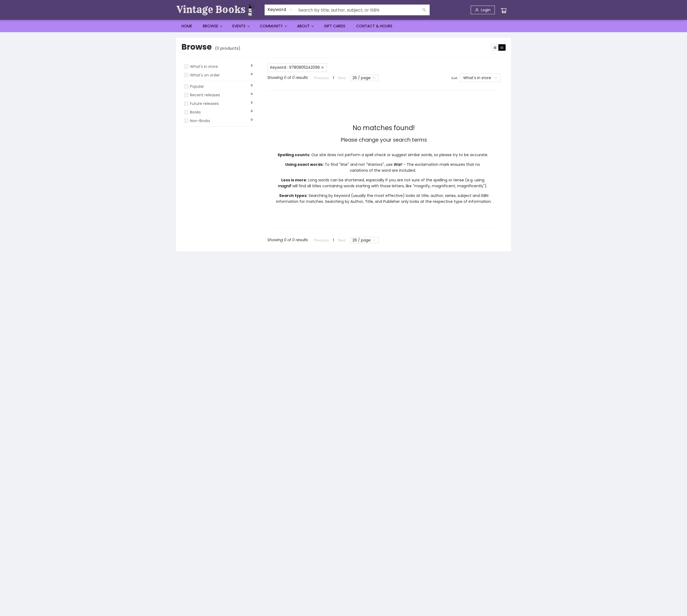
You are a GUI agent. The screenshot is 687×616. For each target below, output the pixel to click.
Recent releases (205, 95)
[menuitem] (187, 26)
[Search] (424, 10)
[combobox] (280, 10)
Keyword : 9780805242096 (295, 67)
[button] (219, 80)
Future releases (204, 103)
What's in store (204, 66)
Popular (197, 86)
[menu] (343, 26)
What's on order (205, 75)
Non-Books (200, 120)
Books (195, 112)
